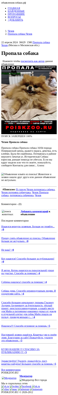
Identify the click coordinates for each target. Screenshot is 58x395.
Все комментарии (11, 369)
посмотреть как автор (32, 61)
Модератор (25, 376)
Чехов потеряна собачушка (16, 192)
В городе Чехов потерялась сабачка (35, 189)
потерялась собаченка (22, 195)
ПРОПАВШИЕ (16, 14)
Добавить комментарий (34, 211)
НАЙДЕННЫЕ (16, 11)
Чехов (38, 195)
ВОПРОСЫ (14, 17)
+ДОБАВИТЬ (15, 20)
